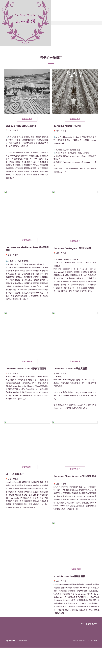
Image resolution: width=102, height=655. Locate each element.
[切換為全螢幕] (15, 649)
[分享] (26, 649)
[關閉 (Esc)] (36, 649)
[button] (76, 23)
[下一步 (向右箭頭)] (15, 653)
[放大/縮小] (5, 649)
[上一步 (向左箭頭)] (5, 653)
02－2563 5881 (89, 624)
